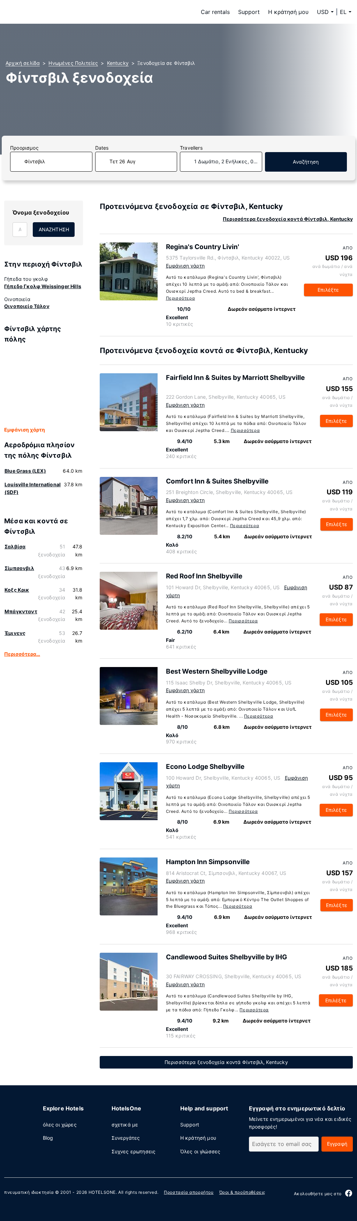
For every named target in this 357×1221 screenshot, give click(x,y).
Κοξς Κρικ (17, 590)
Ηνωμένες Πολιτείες (73, 63)
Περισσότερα (180, 298)
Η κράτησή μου (288, 11)
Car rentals (215, 11)
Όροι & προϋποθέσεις (242, 1192)
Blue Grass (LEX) (25, 471)
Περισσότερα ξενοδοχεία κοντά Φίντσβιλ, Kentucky (288, 219)
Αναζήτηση (306, 162)
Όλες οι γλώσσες (200, 1151)
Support (249, 11)
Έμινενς (15, 633)
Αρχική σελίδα (23, 63)
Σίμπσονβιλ (19, 568)
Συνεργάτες (126, 1138)
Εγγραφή (337, 1144)
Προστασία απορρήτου (188, 1192)
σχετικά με (125, 1125)
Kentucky (118, 63)
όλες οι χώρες (60, 1125)
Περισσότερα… (22, 654)
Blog (48, 1138)
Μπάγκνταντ (21, 611)
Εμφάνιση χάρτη (24, 430)
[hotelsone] (49, 12)
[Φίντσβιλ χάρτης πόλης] (43, 385)
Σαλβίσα (15, 546)
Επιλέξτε (328, 290)
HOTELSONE (102, 1192)
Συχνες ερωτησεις (134, 1151)
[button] (345, 11)
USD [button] (323, 11)
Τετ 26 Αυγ (122, 161)
